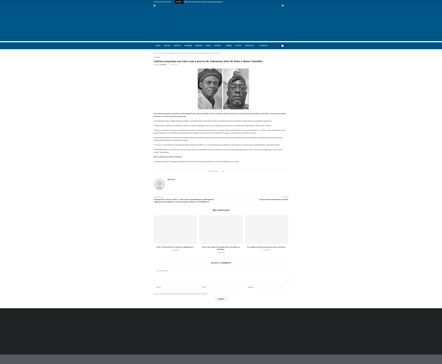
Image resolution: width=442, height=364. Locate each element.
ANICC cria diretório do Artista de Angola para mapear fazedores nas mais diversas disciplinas (218, 2)
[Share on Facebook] (227, 171)
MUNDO (208, 45)
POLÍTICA (238, 45)
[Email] (282, 2)
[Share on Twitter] (229, 171)
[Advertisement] (221, 25)
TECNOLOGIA (249, 45)
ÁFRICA (157, 45)
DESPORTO (177, 45)
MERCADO (198, 45)
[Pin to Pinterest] (231, 171)
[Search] (276, 45)
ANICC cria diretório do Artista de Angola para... (175, 247)
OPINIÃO (229, 45)
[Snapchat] (285, 2)
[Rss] (287, 2)
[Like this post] (224, 171)
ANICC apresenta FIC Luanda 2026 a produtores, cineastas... (221, 248)
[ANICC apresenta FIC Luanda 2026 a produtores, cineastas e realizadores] (221, 229)
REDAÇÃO (163, 65)
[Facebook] (269, 2)
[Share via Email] (233, 171)
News (160, 53)
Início (155, 53)
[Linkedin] (277, 2)
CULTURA (167, 45)
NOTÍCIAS (217, 45)
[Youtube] (279, 2)
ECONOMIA (188, 45)
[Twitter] (271, 2)
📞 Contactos (262, 45)
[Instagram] (274, 2)
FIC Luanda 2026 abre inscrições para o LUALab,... (266, 247)
